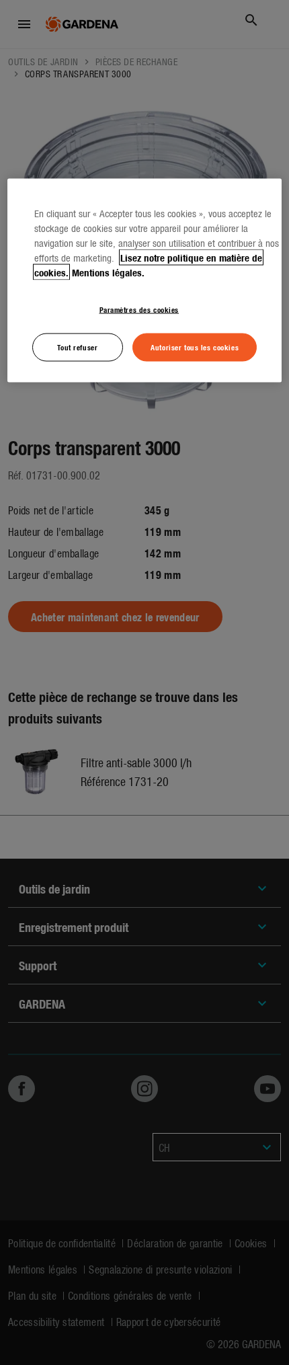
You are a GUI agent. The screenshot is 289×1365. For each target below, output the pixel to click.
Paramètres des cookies (139, 308)
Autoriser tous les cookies (195, 347)
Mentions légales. (108, 271)
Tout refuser (77, 347)
